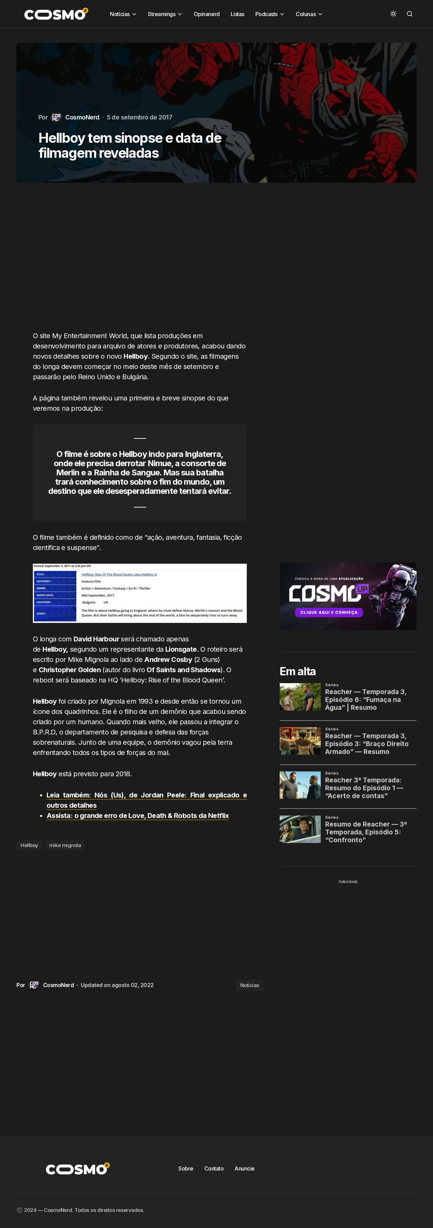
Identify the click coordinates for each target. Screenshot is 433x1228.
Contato (214, 1168)
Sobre (185, 1168)
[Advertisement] (139, 261)
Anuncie (244, 1168)
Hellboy (29, 845)
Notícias (249, 985)
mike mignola (65, 845)
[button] (393, 14)
